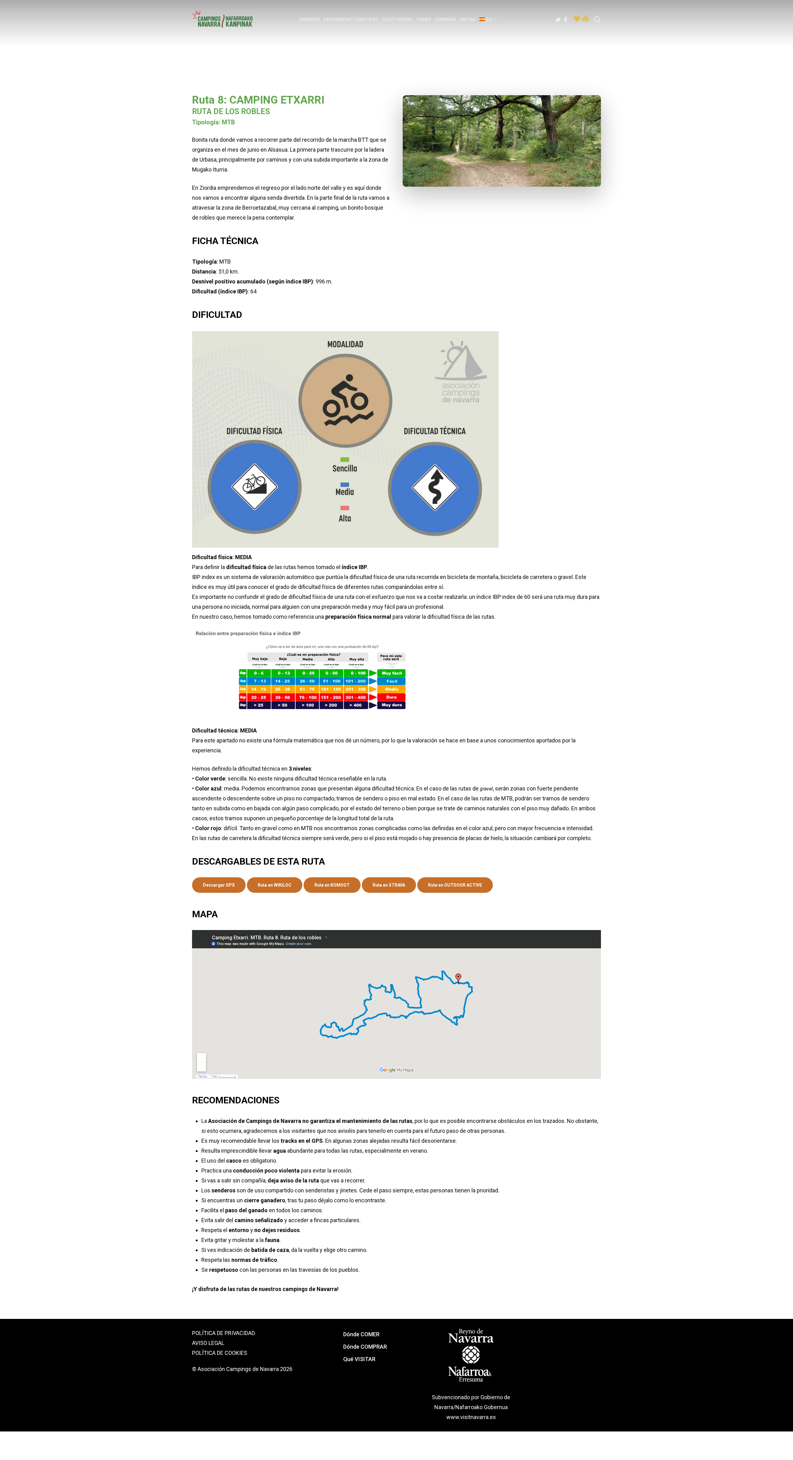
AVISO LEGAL (208, 1343)
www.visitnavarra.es (471, 1417)
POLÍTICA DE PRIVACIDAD (223, 1333)
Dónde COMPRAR (365, 1346)
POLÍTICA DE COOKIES (219, 1353)
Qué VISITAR (359, 1359)
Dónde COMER (361, 1334)
